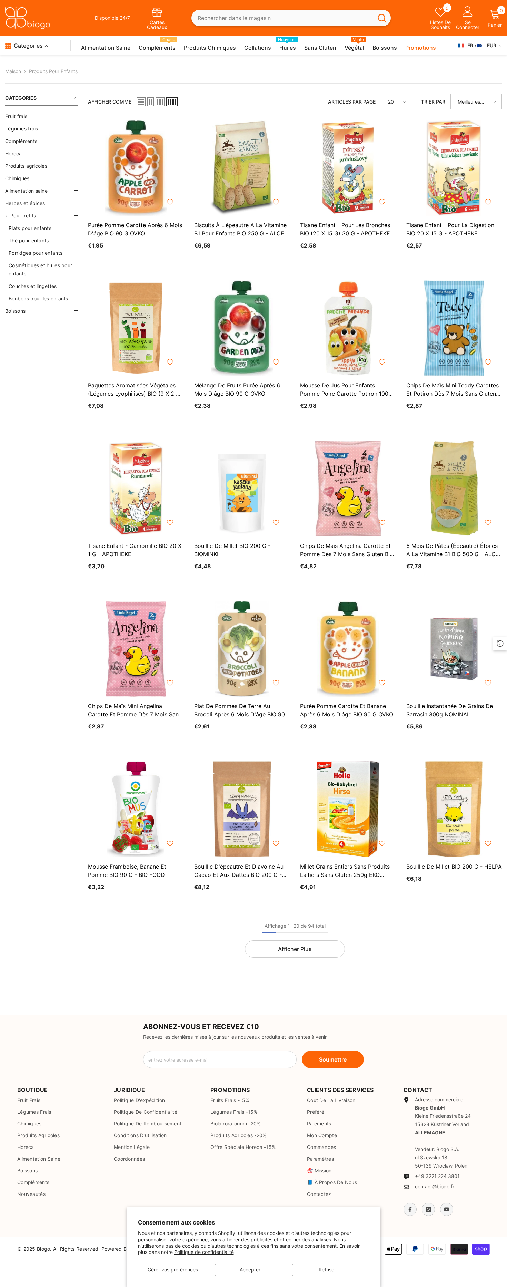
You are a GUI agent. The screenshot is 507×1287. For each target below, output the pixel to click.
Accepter (250, 1270)
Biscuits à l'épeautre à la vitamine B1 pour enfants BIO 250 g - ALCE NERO (240, 230)
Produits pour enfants (53, 71)
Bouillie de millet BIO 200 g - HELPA (454, 866)
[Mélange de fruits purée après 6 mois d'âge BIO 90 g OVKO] (242, 328)
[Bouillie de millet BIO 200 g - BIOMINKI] (242, 488)
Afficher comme (109, 102)
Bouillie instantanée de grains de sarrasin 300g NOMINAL (449, 710)
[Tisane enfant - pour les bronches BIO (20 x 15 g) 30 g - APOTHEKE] (348, 168)
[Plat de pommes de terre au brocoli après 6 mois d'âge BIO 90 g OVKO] (242, 649)
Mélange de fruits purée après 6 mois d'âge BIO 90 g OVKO (237, 389)
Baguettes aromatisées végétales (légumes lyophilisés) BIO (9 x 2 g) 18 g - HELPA (135, 390)
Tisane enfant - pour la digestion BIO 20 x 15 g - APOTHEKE (450, 229)
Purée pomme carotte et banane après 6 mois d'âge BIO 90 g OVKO (346, 710)
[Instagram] (428, 1209)
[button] (41, 141)
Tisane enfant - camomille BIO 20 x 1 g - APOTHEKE (134, 550)
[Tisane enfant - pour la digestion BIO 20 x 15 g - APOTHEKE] (454, 168)
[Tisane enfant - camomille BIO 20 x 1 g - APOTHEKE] (136, 488)
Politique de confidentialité (204, 1252)
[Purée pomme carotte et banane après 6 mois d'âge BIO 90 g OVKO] (348, 649)
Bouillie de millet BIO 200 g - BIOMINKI (232, 550)
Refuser (327, 1270)
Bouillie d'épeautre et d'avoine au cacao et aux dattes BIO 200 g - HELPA (239, 871)
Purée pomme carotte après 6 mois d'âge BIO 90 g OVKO (135, 229)
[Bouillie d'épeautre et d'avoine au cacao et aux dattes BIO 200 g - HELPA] (242, 809)
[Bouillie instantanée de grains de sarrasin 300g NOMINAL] (454, 649)
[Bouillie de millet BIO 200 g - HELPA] (454, 809)
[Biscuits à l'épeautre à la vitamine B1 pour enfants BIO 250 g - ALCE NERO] (242, 168)
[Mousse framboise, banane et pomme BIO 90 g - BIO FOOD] (136, 809)
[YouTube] (446, 1209)
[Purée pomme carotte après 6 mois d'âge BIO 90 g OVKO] (136, 168)
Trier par (433, 102)
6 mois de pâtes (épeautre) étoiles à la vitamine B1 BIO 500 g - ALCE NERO (452, 550)
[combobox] (282, 18)
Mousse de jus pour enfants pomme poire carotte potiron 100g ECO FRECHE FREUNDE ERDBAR (346, 390)
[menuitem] (41, 116)
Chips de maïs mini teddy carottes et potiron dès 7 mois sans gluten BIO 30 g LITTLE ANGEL (452, 390)
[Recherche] (291, 18)
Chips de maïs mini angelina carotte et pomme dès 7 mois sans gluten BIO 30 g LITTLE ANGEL (134, 710)
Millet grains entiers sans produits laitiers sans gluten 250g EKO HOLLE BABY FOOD (345, 871)
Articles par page (352, 102)
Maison (13, 71)
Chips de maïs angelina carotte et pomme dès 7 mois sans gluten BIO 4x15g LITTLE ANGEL (347, 550)
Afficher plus (295, 949)
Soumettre (333, 1059)
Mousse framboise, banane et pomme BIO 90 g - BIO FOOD (127, 870)
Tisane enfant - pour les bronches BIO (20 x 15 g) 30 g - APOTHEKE (345, 229)
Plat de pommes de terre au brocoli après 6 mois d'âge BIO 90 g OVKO (239, 710)
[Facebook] (410, 1209)
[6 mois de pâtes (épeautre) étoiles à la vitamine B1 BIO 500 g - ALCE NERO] (454, 488)
